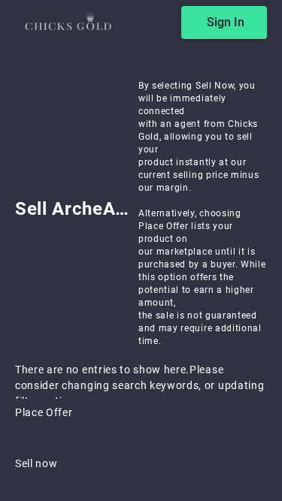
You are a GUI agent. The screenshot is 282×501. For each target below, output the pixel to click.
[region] (141, 250)
